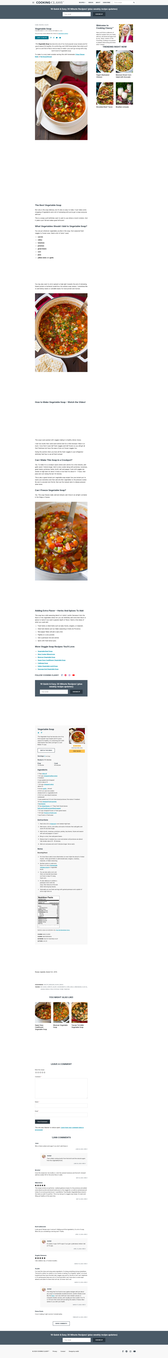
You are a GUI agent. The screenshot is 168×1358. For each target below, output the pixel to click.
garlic (45, 788)
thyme (61, 989)
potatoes (56, 989)
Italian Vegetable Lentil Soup (48, 666)
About (98, 2)
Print (77, 751)
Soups (46, 25)
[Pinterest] (65, 675)
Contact (63, 1351)
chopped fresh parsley (49, 801)
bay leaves (42, 804)
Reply (86, 1149)
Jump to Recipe (42, 37)
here (53, 1295)
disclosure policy (63, 33)
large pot (53, 823)
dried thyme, (46, 806)
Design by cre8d (74, 1351)
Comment (38, 1076)
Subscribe (106, 2)
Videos (90, 2)
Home (36, 25)
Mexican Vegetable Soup (46, 657)
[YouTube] (74, 675)
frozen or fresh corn (50, 813)
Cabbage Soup (43, 663)
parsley (47, 989)
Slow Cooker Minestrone (46, 654)
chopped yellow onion (50, 776)
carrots (49, 987)
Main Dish (52, 984)
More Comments (61, 1323)
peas (51, 989)
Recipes (82, 2)
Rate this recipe (39, 1069)
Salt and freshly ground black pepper (49, 808)
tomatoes (67, 989)
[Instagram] (69, 675)
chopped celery (49, 784)
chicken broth (61, 987)
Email (37, 1111)
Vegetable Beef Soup (45, 651)
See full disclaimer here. (63, 930)
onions (43, 989)
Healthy (46, 984)
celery (55, 987)
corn (67, 987)
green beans (78, 987)
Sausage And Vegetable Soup (48, 669)
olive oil (44, 773)
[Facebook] (62, 675)
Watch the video (46, 750)
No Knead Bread (46, 57)
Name (37, 1102)
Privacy (55, 1351)
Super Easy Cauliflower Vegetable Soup (51, 660)
